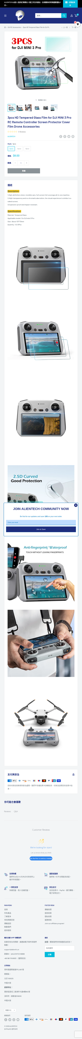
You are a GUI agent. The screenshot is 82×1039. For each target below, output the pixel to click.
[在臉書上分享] (60, 136)
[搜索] (64, 15)
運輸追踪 (7, 923)
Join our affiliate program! (54, 923)
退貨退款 (7, 930)
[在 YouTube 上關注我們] (17, 1019)
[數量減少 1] (15, 163)
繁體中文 (8, 1010)
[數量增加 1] (26, 163)
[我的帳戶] (72, 15)
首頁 (6, 909)
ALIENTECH (11, 136)
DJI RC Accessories (14, 27)
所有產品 (7, 913)
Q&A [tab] (16, 811)
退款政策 (48, 913)
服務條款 (48, 920)
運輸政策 (48, 909)
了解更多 (7, 916)
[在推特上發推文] (68, 136)
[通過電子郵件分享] (72, 136)
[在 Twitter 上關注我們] (9, 1019)
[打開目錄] (5, 16)
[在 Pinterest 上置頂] (64, 136)
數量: (10, 163)
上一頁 (65, 27)
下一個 (74, 27)
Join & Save (41, 529)
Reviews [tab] (7, 811)
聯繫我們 (7, 927)
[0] (76, 15)
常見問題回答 (9, 920)
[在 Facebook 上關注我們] (5, 1019)
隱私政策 (48, 916)
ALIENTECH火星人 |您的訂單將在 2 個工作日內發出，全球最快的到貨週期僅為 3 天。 (32, 3)
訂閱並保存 (72, 3)
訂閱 (49, 954)
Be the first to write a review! (41, 858)
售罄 (24, 171)
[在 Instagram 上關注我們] (13, 1019)
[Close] (75, 505)
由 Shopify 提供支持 (11, 1029)
